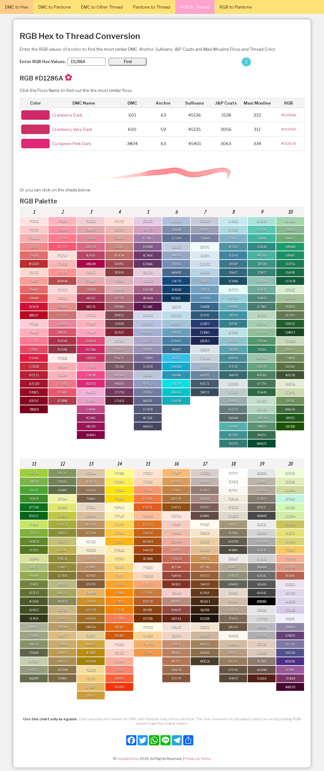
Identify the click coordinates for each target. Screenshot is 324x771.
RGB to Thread (194, 7)
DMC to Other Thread (102, 7)
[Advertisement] (127, 104)
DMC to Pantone (54, 7)
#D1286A (288, 115)
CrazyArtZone (128, 758)
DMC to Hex (16, 7)
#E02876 (288, 143)
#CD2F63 (288, 129)
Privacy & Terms (197, 758)
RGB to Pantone (236, 7)
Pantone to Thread (151, 7)
